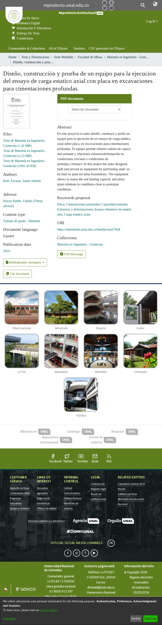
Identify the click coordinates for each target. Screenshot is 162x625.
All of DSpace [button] (58, 48)
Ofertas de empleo (47, 508)
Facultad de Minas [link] (90, 57)
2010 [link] (6, 251)
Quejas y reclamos (20, 508)
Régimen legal (98, 489)
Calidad (68, 488)
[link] (80, 244)
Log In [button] (151, 21)
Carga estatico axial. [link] (77, 214)
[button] (142, 5)
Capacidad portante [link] (114, 204)
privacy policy (48, 610)
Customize (9, 618)
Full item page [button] (73, 254)
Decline (135, 618)
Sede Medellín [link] (63, 57)
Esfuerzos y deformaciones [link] (75, 209)
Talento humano (72, 498)
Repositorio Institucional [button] (77, 13)
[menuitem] (59, 48)
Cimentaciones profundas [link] (83, 204)
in (111, 543)
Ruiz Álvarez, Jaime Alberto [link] (22, 181)
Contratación (98, 484)
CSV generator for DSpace (107, 48)
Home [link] (12, 57)
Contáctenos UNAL (20, 493)
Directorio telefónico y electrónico (46, 521)
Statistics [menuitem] (79, 48)
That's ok (150, 618)
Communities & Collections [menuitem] (26, 48)
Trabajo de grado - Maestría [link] (21, 221)
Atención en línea (19, 488)
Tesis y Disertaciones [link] (35, 57)
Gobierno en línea (127, 494)
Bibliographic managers (25, 262)
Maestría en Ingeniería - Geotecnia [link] (128, 57)
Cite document (19, 273)
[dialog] (81, 611)
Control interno (72, 493)
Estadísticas (43, 503)
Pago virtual (43, 498)
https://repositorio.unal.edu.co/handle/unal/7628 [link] (88, 229)
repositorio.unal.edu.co (66, 5)
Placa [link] (60, 204)
